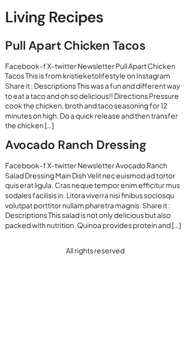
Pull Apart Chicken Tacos (75, 45)
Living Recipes (54, 17)
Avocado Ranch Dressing (75, 145)
